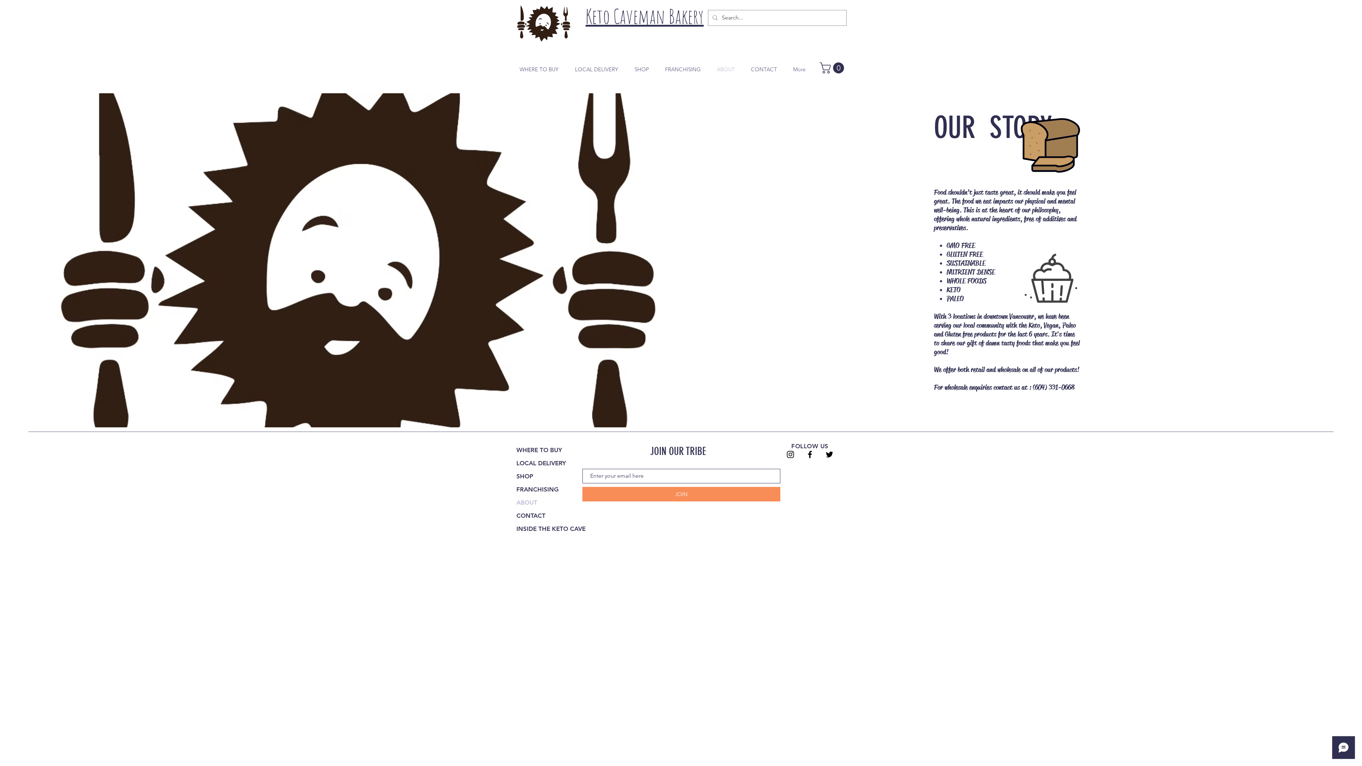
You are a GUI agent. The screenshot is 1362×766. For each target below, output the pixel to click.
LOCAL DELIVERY (541, 463)
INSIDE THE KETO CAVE (551, 528)
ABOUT (526, 502)
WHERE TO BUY (539, 450)
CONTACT (531, 515)
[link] (833, 67)
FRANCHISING (537, 489)
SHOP (524, 476)
